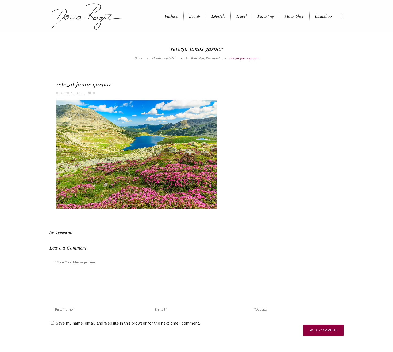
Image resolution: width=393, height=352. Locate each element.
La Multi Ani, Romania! (203, 58)
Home (138, 58)
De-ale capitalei (164, 58)
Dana (79, 92)
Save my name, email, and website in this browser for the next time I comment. (128, 323)
